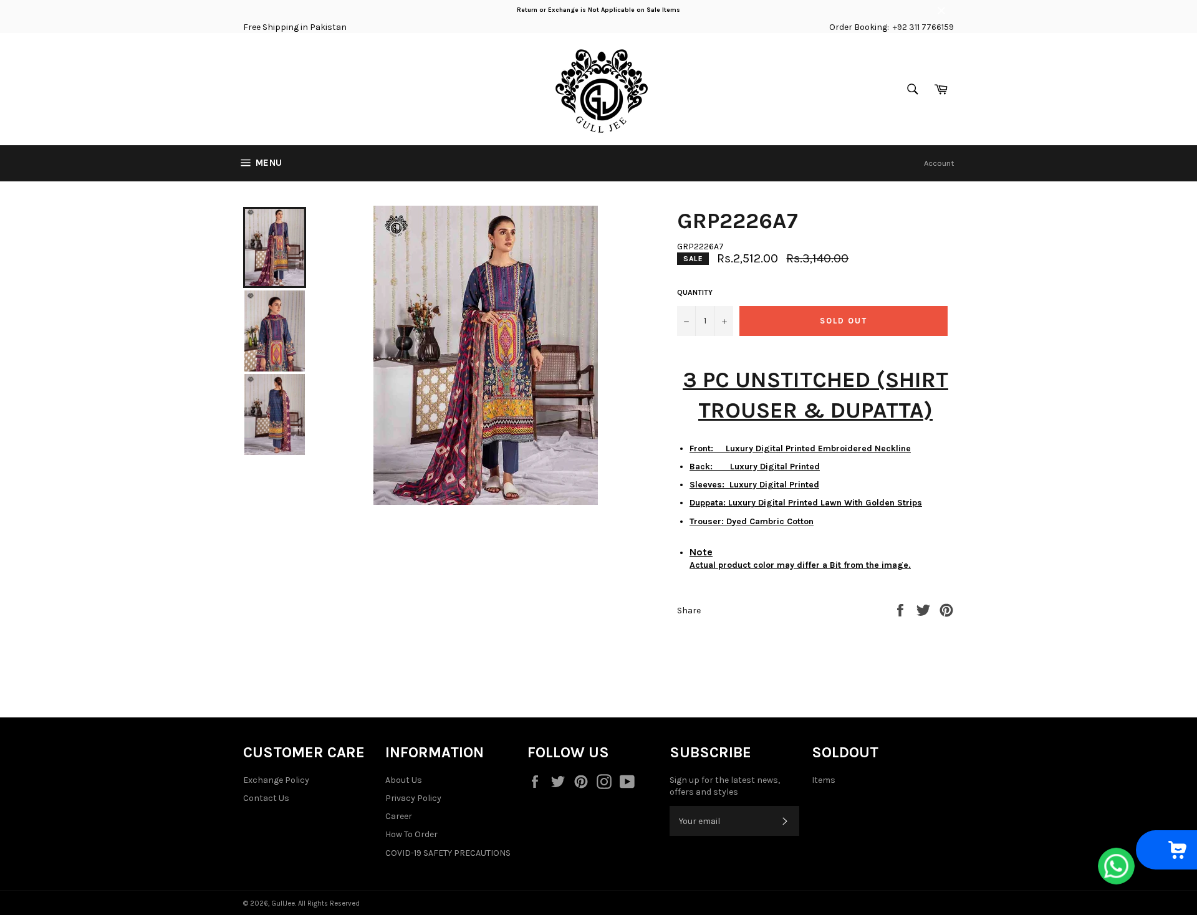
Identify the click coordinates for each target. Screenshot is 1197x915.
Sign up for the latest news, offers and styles (725, 786)
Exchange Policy (276, 780)
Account (939, 163)
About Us (403, 780)
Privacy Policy (413, 798)
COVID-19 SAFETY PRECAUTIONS (448, 853)
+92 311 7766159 (923, 27)
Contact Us (266, 798)
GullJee (283, 903)
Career (398, 816)
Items (823, 780)
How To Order (411, 834)
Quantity (695, 292)
